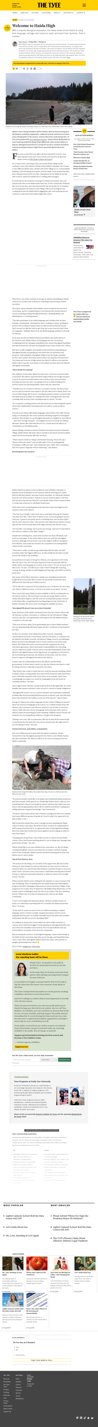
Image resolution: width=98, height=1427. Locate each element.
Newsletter (7, 1382)
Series (18, 1396)
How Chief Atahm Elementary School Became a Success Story (84, 146)
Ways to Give (7, 1409)
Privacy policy (15, 1063)
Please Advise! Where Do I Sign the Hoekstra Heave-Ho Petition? (70, 1217)
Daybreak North (45, 159)
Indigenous (22, 20)
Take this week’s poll (41, 1360)
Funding (6, 1392)
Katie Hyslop (23, 42)
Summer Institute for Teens (46, 1114)
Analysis (24, 13)
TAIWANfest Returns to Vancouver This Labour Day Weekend (82, 239)
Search (80, 13)
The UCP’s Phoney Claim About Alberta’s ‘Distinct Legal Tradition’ (70, 1239)
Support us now (21, 1047)
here (68, 57)
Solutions (46, 13)
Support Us (68, 13)
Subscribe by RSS (30, 1385)
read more (78, 215)
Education (30, 20)
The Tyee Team (6, 1385)
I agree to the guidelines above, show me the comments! (42, 1130)
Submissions (7, 1406)
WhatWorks (20, 1399)
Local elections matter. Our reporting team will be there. (32, 955)
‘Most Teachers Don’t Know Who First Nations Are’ (83, 153)
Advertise (6, 1395)
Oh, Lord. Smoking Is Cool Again (22, 1235)
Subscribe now (64, 1059)
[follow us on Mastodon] (24, 68)
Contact (6, 1389)
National (18, 1387)
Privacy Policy (5, 1402)
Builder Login (29, 1380)
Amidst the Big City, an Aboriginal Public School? (82, 162)
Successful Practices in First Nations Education (84, 139)
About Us (6, 1379)
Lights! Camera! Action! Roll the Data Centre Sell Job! (25, 1217)
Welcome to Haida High (81, 157)
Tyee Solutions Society (38, 139)
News (15, 13)
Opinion (18, 1393)
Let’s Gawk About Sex (17, 1227)
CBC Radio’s (34, 159)
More (56, 13)
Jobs (5, 1398)
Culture (35, 13)
